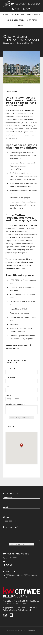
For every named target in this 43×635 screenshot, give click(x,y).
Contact (21, 25)
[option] (21, 67)
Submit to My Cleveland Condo (21, 418)
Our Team (32, 20)
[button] (21, 445)
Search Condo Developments (25, 15)
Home (5, 15)
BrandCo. (32, 631)
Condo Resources (15, 20)
